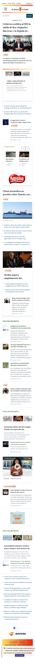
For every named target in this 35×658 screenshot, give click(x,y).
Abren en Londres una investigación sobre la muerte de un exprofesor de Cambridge (18, 612)
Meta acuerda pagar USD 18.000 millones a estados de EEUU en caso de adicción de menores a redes (21, 299)
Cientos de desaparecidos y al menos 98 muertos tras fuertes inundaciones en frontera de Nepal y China (17, 589)
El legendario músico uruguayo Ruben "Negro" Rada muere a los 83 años (21, 121)
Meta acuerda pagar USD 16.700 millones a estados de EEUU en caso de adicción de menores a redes (17, 595)
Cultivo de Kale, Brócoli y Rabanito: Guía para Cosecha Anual (18, 583)
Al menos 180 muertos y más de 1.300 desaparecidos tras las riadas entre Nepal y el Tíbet (17, 113)
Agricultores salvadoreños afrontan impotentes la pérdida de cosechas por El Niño (20, 364)
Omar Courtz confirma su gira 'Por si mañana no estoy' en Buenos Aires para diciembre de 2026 (16, 578)
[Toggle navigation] (5, 9)
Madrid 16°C (16, 20)
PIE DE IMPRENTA (13, 642)
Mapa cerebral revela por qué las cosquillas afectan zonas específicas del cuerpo (20, 390)
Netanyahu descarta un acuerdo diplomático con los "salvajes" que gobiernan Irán (15, 238)
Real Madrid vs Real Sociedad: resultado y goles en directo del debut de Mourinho (17, 82)
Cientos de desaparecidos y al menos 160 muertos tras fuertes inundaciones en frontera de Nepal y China (17, 428)
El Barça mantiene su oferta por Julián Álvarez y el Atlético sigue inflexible (16, 606)
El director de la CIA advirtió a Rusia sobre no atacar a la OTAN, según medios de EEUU (18, 226)
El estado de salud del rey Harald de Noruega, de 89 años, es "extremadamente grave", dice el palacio (17, 107)
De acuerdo (19, 655)
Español (29, 3)
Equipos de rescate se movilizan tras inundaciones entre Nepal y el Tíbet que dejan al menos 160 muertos (20, 327)
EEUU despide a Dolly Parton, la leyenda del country (21, 491)
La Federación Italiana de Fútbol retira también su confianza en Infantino (16, 601)
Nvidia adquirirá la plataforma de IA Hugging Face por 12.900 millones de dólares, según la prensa (17, 285)
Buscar (29, 16)
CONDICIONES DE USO (10, 645)
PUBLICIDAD (22, 642)
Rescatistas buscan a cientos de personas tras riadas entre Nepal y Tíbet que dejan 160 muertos (10, 160)
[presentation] (24, 148)
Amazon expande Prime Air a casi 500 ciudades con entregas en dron (20, 346)
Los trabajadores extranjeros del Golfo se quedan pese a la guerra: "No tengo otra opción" (17, 244)
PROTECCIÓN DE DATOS (24, 645)
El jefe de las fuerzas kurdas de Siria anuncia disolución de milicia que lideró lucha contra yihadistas (16, 547)
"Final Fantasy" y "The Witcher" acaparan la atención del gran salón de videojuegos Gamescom (20, 562)
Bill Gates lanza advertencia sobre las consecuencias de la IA (15, 618)
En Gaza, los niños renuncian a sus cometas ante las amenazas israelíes (18, 232)
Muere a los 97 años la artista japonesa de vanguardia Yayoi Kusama (18, 291)
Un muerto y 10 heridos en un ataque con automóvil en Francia (24, 160)
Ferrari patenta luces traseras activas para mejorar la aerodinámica (20, 443)
